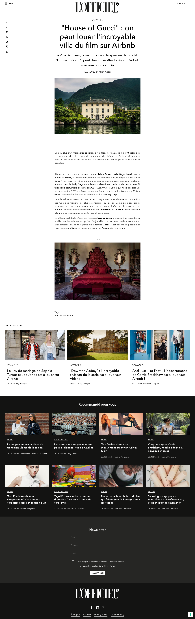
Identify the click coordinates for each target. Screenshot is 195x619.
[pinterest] (7, 32)
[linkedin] (7, 37)
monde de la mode (88, 156)
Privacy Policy (109, 566)
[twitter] (7, 42)
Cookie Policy (117, 614)
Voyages (97, 20)
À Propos (75, 614)
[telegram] (7, 52)
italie (70, 315)
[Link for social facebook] (91, 608)
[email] (7, 22)
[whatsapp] (7, 47)
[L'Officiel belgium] (97, 8)
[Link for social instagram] (97, 608)
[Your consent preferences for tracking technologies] (190, 614)
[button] (137, 271)
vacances (60, 315)
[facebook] (7, 27)
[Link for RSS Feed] (103, 607)
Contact (87, 614)
